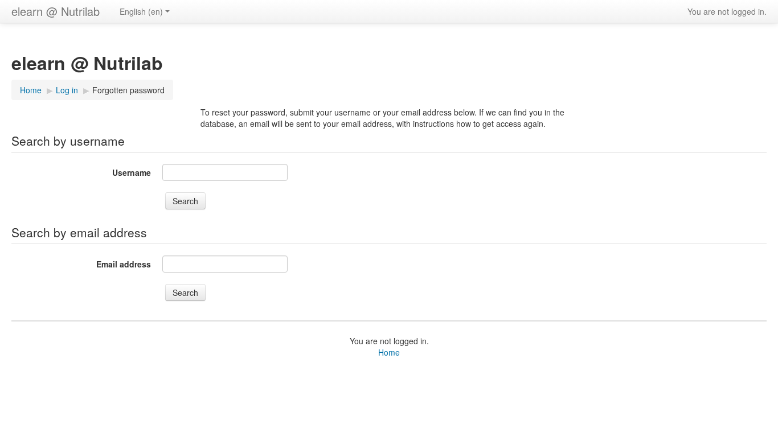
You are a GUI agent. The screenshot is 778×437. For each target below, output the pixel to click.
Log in (67, 90)
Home (31, 90)
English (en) (141, 11)
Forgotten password (128, 90)
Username (131, 172)
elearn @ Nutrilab (55, 11)
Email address (123, 264)
